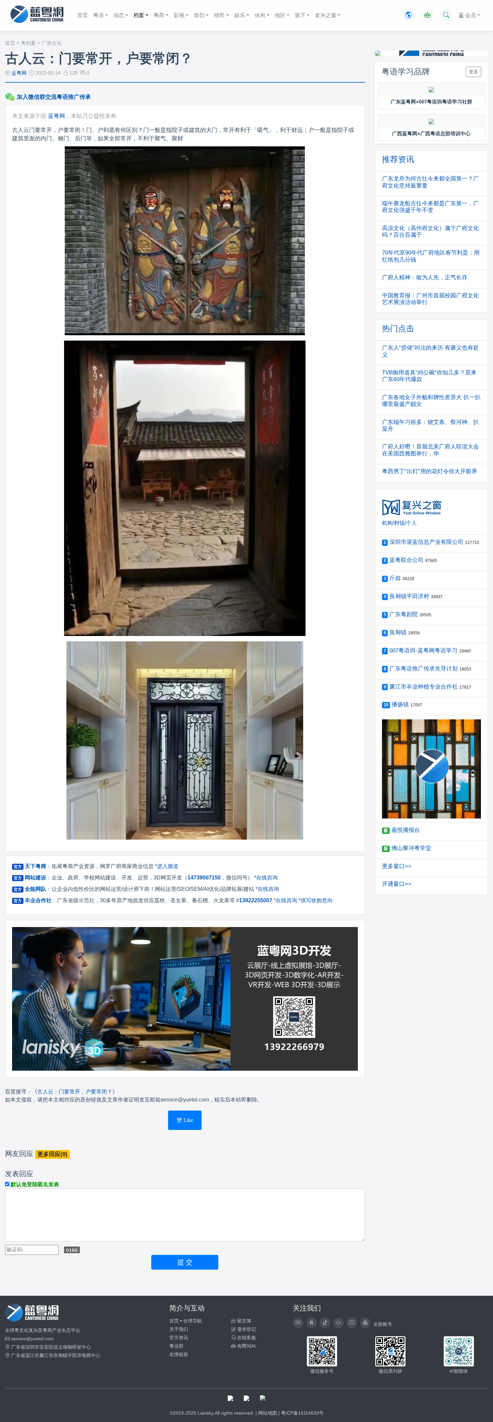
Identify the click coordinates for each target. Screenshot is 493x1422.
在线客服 (246, 1337)
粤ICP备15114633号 (302, 1413)
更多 (473, 71)
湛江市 (32, 1355)
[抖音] (325, 1323)
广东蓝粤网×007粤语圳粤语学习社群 (431, 101)
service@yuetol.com (32, 1338)
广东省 (18, 1347)
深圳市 (32, 1347)
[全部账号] (365, 1323)
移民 (219, 15)
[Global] (408, 15)
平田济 (74, 1355)
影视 (179, 15)
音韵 (199, 15)
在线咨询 (267, 877)
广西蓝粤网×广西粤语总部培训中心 (431, 133)
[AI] (427, 15)
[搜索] (446, 15)
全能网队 (35, 889)
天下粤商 (35, 866)
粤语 (98, 15)
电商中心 (90, 1355)
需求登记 (246, 1329)
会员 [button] (470, 15)
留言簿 (243, 1321)
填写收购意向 (316, 900)
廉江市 (46, 1355)
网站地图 (267, 1413)
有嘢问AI (246, 1346)
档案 (138, 15)
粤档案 (28, 43)
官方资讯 (178, 1337)
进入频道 (167, 866)
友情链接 (178, 1354)
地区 (280, 15)
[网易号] (338, 1323)
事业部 (176, 1346)
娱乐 (239, 15)
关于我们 (178, 1329)
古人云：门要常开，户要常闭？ (74, 1091)
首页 (82, 15)
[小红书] (351, 1323)
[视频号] (298, 1323)
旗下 (300, 15)
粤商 (159, 15)
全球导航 (192, 1321)
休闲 (260, 15)
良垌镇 (60, 1355)
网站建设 (35, 877)
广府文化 (52, 43)
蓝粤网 (18, 73)
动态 (118, 15)
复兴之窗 (325, 15)
